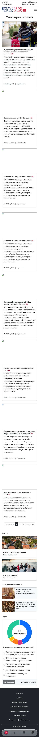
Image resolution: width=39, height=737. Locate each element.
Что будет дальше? (10, 575)
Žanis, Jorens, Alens (28, 4)
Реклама (19, 698)
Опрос (4, 616)
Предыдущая (9, 524)
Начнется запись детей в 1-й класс (18, 118)
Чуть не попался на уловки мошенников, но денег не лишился (19, 659)
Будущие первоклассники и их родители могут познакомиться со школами (19, 432)
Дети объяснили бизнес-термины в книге (17, 493)
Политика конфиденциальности (19, 720)
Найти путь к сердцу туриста (14, 552)
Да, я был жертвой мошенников (18, 670)
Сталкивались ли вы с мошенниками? (18, 647)
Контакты (19, 693)
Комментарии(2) (28, 682)
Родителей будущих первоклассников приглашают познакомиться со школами (18, 51)
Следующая (30, 524)
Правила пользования (19, 702)
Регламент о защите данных (19, 711)
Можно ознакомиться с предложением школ (18, 369)
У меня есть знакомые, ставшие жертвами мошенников (18, 665)
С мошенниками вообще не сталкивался (16, 674)
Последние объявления (11, 584)
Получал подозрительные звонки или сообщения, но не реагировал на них (20, 653)
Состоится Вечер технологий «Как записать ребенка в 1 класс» (17, 303)
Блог (4, 533)
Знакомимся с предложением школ (18, 176)
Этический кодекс (19, 715)
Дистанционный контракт (19, 707)
